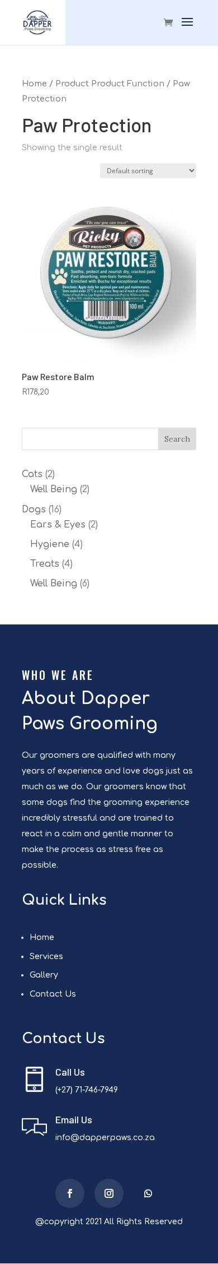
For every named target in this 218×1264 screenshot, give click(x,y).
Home (34, 83)
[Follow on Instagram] (109, 1193)
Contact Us (53, 994)
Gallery (44, 975)
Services (46, 956)
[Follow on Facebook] (69, 1193)
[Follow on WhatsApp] (148, 1193)
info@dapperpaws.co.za (105, 1137)
